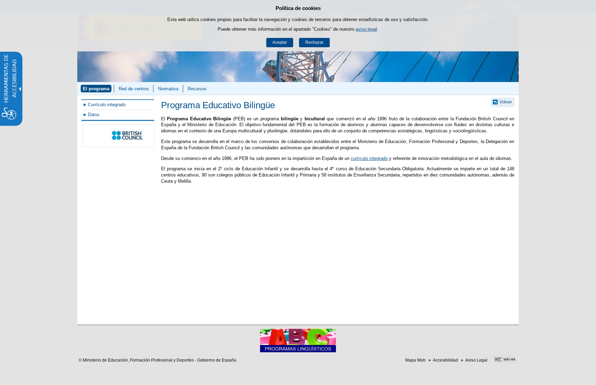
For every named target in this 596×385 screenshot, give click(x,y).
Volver (505, 101)
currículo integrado (369, 158)
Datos (94, 114)
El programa (96, 88)
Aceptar (279, 42)
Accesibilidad (445, 360)
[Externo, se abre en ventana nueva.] (118, 135)
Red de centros (134, 88)
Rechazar (314, 42)
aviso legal (366, 29)
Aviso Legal (476, 360)
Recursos (197, 88)
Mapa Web (415, 360)
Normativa (168, 88)
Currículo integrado (107, 104)
